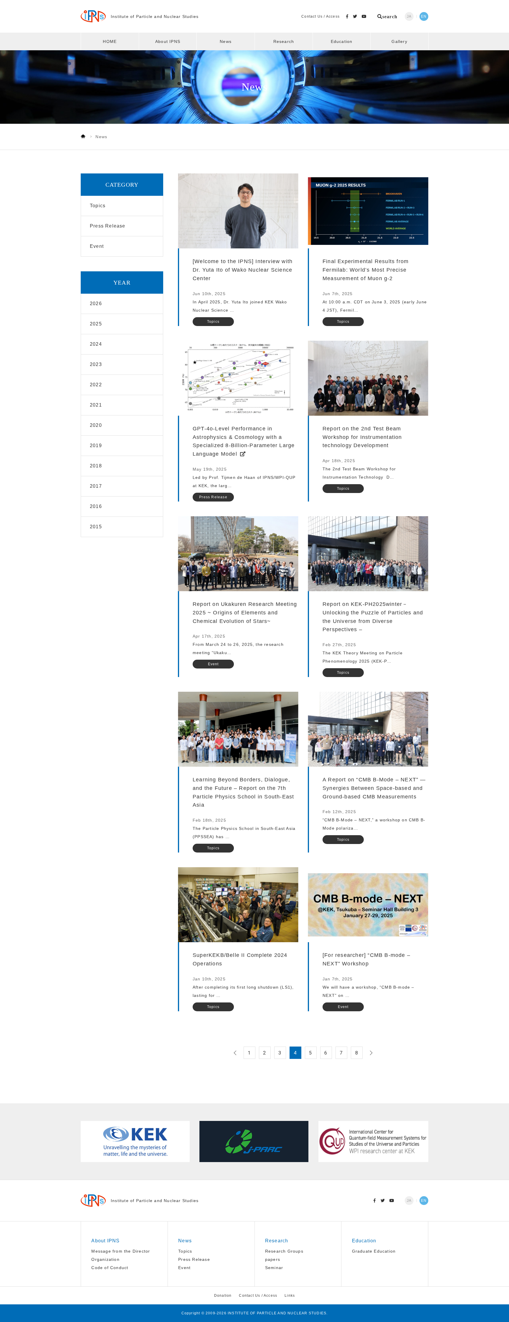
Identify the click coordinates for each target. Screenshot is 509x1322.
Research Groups (284, 1251)
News (226, 41)
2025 (96, 323)
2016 (96, 506)
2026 (96, 303)
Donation (223, 1295)
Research (283, 41)
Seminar (274, 1267)
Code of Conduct (109, 1267)
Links (290, 1295)
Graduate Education (374, 1251)
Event (184, 1267)
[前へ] (236, 1053)
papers (272, 1259)
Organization (105, 1259)
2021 (96, 404)
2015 (96, 526)
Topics (185, 1251)
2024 (96, 344)
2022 (96, 384)
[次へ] (370, 1053)
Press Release (194, 1259)
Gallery (399, 41)
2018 (96, 465)
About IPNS (167, 41)
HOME (110, 41)
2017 (96, 486)
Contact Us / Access (320, 16)
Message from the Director (120, 1251)
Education (342, 41)
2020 (96, 425)
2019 (96, 445)
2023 (96, 364)
